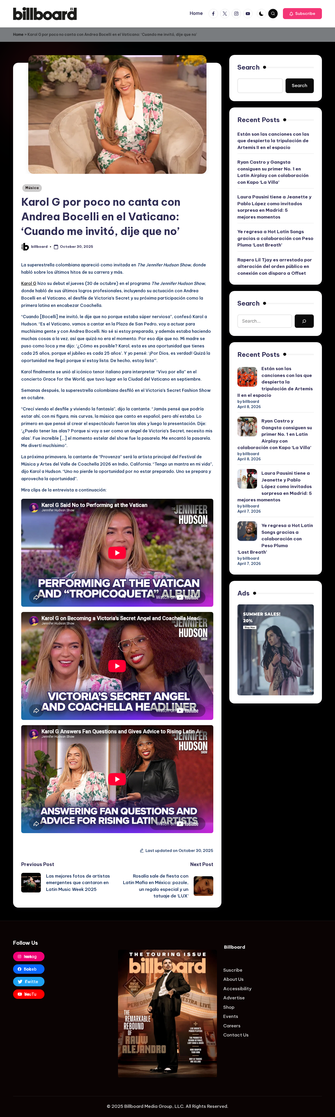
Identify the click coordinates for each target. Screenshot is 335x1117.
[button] (302, 13)
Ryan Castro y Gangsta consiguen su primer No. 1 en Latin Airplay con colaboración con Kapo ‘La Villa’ (273, 172)
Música (32, 188)
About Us (233, 979)
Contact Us (236, 1035)
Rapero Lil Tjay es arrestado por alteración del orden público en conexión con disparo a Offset (274, 266)
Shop (228, 1007)
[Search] (304, 321)
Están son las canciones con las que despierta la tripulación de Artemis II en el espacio (273, 140)
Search (248, 67)
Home (18, 34)
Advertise (234, 998)
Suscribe (232, 970)
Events (230, 1016)
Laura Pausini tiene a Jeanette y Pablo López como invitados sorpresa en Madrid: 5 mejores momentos (274, 207)
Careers (232, 1026)
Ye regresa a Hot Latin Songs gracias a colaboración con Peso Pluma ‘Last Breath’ (275, 238)
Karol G (28, 283)
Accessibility (237, 989)
